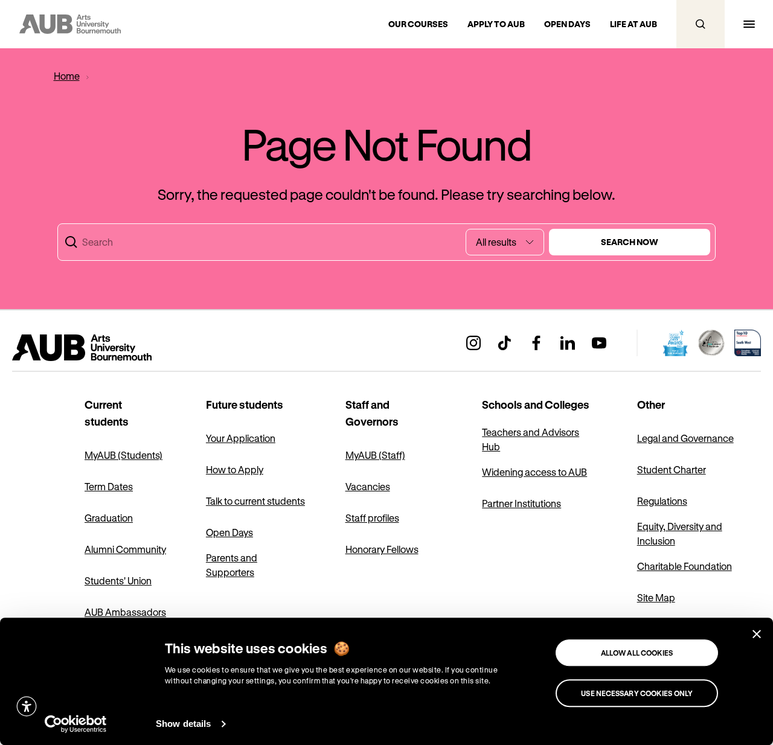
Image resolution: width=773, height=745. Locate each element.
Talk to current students (255, 501)
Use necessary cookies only (637, 693)
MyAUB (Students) (123, 455)
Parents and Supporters (231, 565)
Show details (183, 723)
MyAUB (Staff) (375, 455)
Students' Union (118, 580)
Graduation (109, 517)
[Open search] (700, 24)
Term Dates (109, 486)
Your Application (240, 438)
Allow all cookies (637, 652)
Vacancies (367, 486)
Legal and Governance (685, 438)
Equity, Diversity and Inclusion (679, 533)
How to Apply (234, 469)
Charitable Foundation (684, 566)
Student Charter (671, 469)
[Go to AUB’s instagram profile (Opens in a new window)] (473, 343)
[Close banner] (756, 634)
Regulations (662, 501)
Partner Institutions (521, 503)
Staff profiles (372, 517)
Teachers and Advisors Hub (530, 439)
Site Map (656, 597)
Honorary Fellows (382, 549)
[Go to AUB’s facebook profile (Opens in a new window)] (536, 343)
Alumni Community (125, 549)
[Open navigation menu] (749, 24)
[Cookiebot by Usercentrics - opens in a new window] (76, 724)
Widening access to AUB (534, 472)
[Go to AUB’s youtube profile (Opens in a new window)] (599, 343)
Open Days (229, 532)
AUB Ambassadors (125, 612)
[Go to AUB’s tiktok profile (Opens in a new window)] (505, 343)
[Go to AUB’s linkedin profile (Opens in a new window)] (567, 343)
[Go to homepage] (108, 347)
